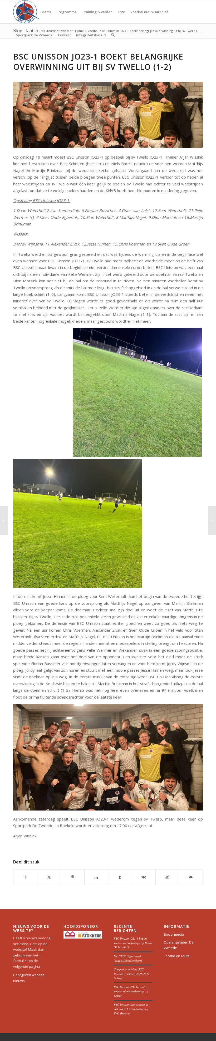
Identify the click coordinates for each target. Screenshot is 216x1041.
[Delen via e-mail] (191, 877)
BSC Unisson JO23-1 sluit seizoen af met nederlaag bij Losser (131, 991)
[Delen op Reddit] (167, 877)
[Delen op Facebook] (25, 877)
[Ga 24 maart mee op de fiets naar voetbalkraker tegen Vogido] (212, 520)
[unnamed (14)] (108, 115)
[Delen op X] (49, 877)
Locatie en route (177, 956)
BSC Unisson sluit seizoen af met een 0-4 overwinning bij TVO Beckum (131, 1009)
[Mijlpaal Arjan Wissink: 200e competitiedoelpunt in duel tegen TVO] (4, 520)
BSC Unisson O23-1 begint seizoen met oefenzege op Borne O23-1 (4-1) (133, 942)
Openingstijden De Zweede (179, 945)
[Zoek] (113, 35)
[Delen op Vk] (143, 877)
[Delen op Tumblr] (120, 877)
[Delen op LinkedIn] (96, 877)
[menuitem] (25, 11)
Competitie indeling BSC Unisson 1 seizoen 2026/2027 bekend (132, 973)
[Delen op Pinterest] (73, 877)
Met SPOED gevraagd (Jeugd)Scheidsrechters (128, 958)
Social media (174, 934)
